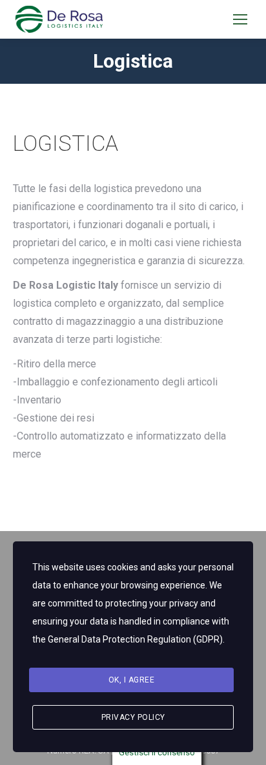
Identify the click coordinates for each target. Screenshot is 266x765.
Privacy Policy (133, 717)
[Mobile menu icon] (240, 19)
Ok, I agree (131, 679)
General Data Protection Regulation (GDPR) (135, 639)
